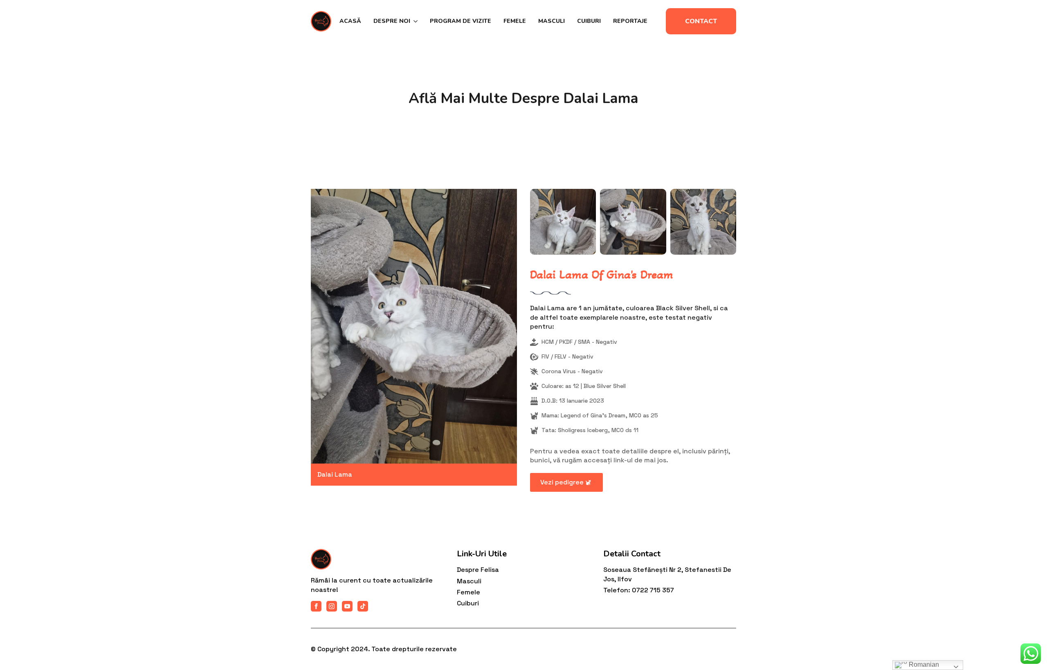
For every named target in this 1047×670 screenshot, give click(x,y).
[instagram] (331, 606)
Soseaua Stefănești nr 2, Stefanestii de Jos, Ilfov (667, 574)
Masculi (551, 21)
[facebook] (316, 606)
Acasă (350, 21)
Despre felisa (478, 569)
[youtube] (347, 606)
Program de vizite (460, 21)
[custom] (362, 606)
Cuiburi (589, 21)
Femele (514, 21)
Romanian (923, 664)
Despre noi (391, 21)
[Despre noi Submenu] (414, 21)
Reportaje (630, 21)
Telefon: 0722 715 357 (638, 590)
